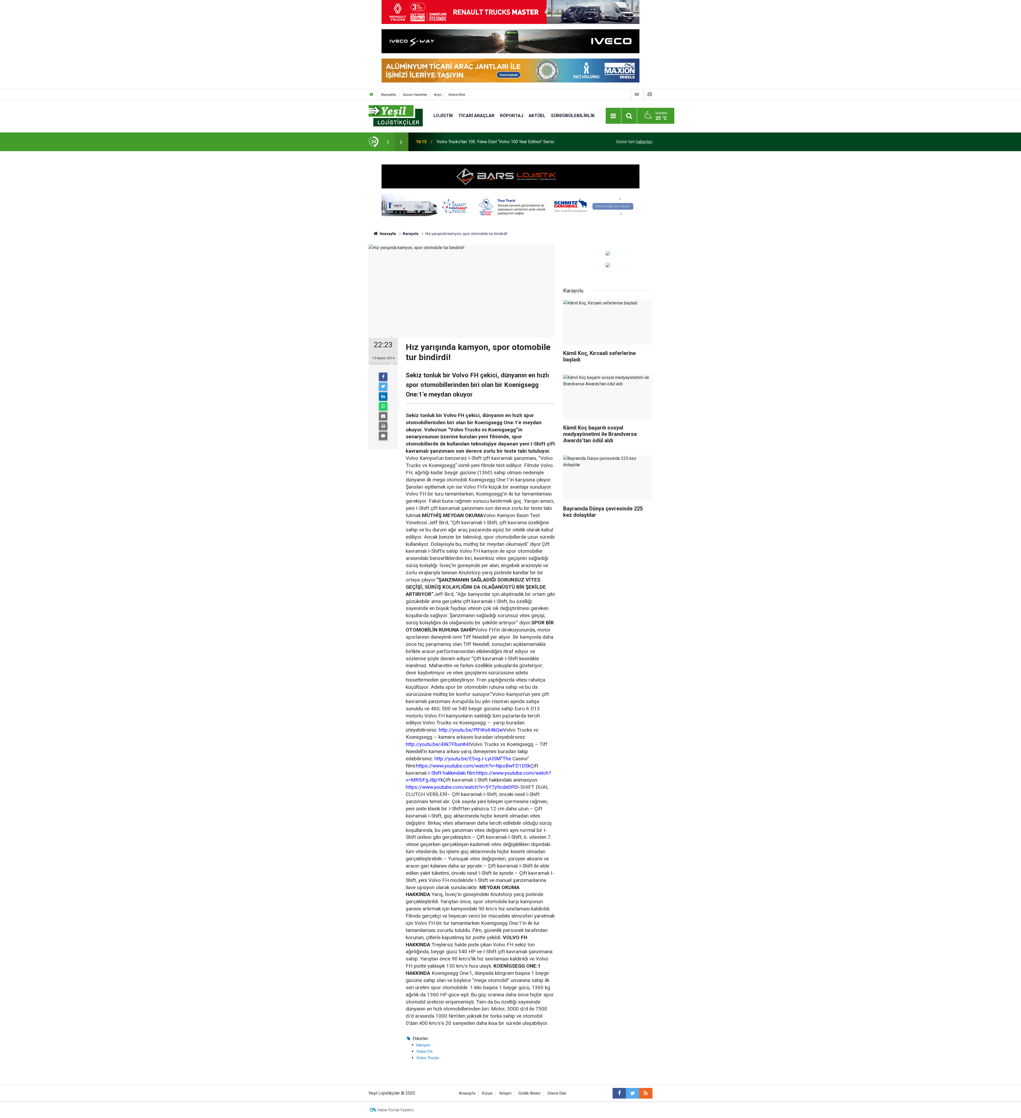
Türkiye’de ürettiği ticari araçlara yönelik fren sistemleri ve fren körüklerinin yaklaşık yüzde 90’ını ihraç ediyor (505, 141)
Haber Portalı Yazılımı (395, 1110)
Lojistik (443, 115)
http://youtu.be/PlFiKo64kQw (471, 730)
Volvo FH (424, 1051)
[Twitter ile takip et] (632, 1093)
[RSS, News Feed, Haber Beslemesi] (645, 1093)
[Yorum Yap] (383, 436)
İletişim (505, 1093)
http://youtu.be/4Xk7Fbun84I (438, 744)
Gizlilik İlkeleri (529, 1093)
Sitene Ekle (456, 95)
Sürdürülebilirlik (573, 115)
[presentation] (387, 142)
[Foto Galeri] (649, 94)
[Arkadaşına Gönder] (383, 416)
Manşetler (388, 95)
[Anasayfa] (371, 95)
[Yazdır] (383, 426)
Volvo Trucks (427, 1057)
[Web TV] (637, 94)
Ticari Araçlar (476, 115)
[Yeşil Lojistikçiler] (396, 115)
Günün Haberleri (415, 95)
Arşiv (438, 95)
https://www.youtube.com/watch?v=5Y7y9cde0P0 (461, 787)
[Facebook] (383, 377)
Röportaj (511, 115)
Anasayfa (467, 1093)
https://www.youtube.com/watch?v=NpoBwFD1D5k (473, 766)
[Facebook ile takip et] (619, 1093)
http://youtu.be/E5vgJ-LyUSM (467, 759)
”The (506, 759)
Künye (487, 1093)
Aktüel (537, 115)
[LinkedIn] (383, 396)
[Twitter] (383, 386)
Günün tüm (634, 141)
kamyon (423, 1045)
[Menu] (613, 116)
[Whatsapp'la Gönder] (383, 406)
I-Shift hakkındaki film (451, 773)
